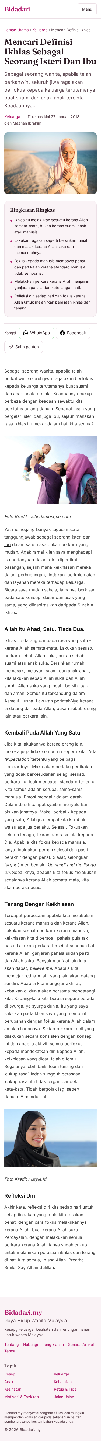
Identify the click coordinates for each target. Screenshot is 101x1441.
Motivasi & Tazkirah (21, 1396)
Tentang (11, 1344)
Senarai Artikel (81, 1344)
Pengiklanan (53, 1344)
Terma (9, 1351)
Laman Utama (16, 29)
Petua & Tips (65, 1389)
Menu (87, 9)
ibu (7, 544)
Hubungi (30, 1344)
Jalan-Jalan (64, 1396)
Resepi (10, 1374)
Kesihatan (12, 1389)
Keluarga (40, 29)
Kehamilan (63, 1381)
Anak (8, 1381)
